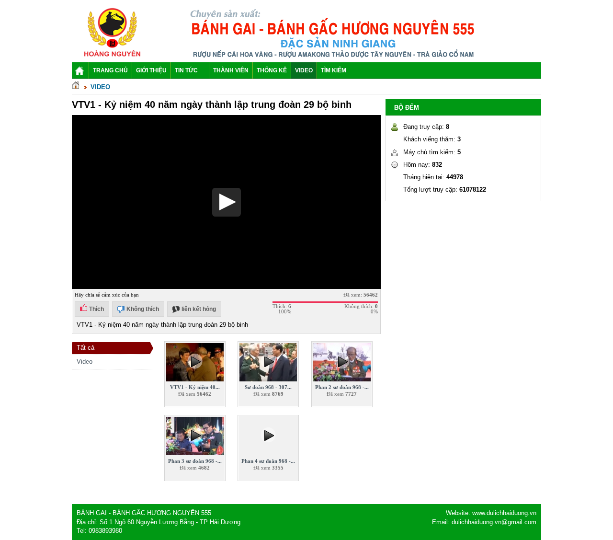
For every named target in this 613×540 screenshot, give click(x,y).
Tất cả (85, 347)
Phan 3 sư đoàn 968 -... (195, 461)
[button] (226, 202)
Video (100, 87)
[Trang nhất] (75, 87)
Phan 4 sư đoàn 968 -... (268, 461)
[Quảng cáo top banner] (334, 57)
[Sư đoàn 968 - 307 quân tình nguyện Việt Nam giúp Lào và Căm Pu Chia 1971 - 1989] (268, 379)
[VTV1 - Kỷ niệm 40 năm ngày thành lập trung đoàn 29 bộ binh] (195, 379)
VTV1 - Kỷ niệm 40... (195, 387)
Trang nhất (80, 72)
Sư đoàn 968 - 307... (268, 387)
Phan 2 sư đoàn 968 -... (342, 387)
